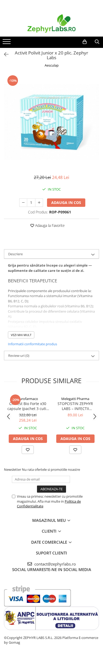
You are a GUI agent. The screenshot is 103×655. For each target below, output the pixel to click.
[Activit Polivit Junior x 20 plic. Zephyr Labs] (51, 121)
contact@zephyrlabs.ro (54, 564)
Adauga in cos (66, 202)
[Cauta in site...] (97, 42)
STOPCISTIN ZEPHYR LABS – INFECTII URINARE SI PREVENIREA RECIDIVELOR (75, 406)
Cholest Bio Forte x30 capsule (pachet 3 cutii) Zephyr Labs (27, 406)
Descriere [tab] (15, 254)
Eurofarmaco (28, 398)
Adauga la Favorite (49, 225)
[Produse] (7, 43)
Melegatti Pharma (75, 398)
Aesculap (52, 65)
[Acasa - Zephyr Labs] (51, 23)
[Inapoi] (4, 54)
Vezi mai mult (21, 335)
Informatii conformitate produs (32, 344)
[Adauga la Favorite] (28, 450)
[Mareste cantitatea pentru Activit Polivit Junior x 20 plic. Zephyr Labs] (39, 202)
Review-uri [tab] (18, 355)
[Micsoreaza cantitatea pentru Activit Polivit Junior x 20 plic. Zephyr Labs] (23, 202)
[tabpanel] (51, 121)
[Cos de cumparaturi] (84, 42)
